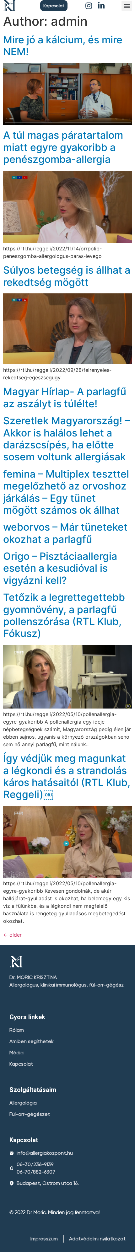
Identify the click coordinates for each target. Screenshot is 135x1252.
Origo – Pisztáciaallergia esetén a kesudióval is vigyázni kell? (60, 568)
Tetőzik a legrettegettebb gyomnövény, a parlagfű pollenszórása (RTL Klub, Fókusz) (64, 615)
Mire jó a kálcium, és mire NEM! (62, 46)
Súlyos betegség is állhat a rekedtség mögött (66, 276)
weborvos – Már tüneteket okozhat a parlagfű (65, 533)
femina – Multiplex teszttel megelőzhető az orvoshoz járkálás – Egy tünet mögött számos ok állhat (66, 492)
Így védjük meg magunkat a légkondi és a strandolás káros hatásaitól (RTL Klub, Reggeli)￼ (66, 776)
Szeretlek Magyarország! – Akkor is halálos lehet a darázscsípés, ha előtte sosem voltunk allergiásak (66, 439)
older (12, 935)
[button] (54, 5)
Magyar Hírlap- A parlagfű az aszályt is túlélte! (64, 397)
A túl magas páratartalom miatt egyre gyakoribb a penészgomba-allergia (63, 147)
